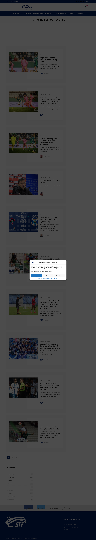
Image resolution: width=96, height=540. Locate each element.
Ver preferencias (59, 275)
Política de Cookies (41, 278)
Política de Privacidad (49, 278)
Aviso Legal (56, 278)
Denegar (48, 275)
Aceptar (36, 275)
